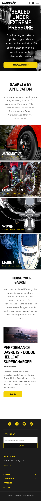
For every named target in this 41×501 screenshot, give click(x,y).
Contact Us (28, 311)
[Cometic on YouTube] (31, 424)
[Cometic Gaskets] (8, 4)
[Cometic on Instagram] (17, 424)
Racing (13, 394)
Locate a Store (8, 465)
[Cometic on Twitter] (24, 424)
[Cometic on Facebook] (9, 424)
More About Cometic (20, 65)
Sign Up (21, 446)
